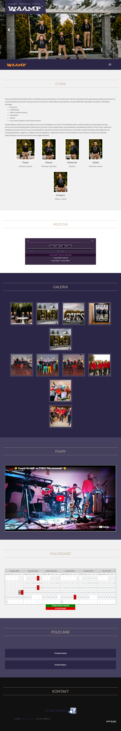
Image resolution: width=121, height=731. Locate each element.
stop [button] (63, 246)
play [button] (57, 246)
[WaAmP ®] (47, 364)
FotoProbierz (60, 665)
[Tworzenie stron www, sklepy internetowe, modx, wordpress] (111, 721)
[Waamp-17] (21, 313)
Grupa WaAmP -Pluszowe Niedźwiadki (60, 255)
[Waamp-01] (99, 313)
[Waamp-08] (73, 313)
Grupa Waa (53, 710)
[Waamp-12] (47, 313)
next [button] (69, 246)
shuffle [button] (62, 251)
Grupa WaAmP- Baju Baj (61, 258)
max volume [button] (92, 240)
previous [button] (52, 246)
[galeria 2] (21, 364)
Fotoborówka (60, 653)
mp (65, 710)
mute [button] (28, 240)
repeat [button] (58, 251)
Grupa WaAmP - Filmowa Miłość (60, 260)
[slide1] (60, 339)
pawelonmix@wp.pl (28, 719)
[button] (9, 29)
